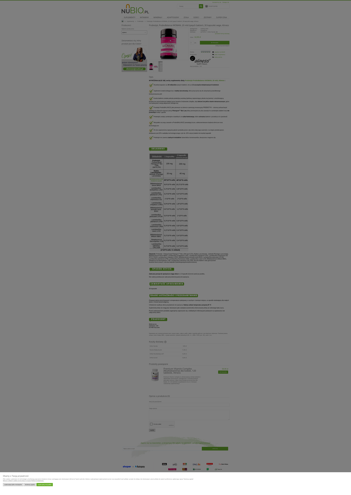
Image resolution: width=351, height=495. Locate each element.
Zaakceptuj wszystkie (44, 484)
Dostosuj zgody (30, 484)
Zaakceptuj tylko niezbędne (13, 484)
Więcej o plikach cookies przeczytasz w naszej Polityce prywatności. (23, 481)
